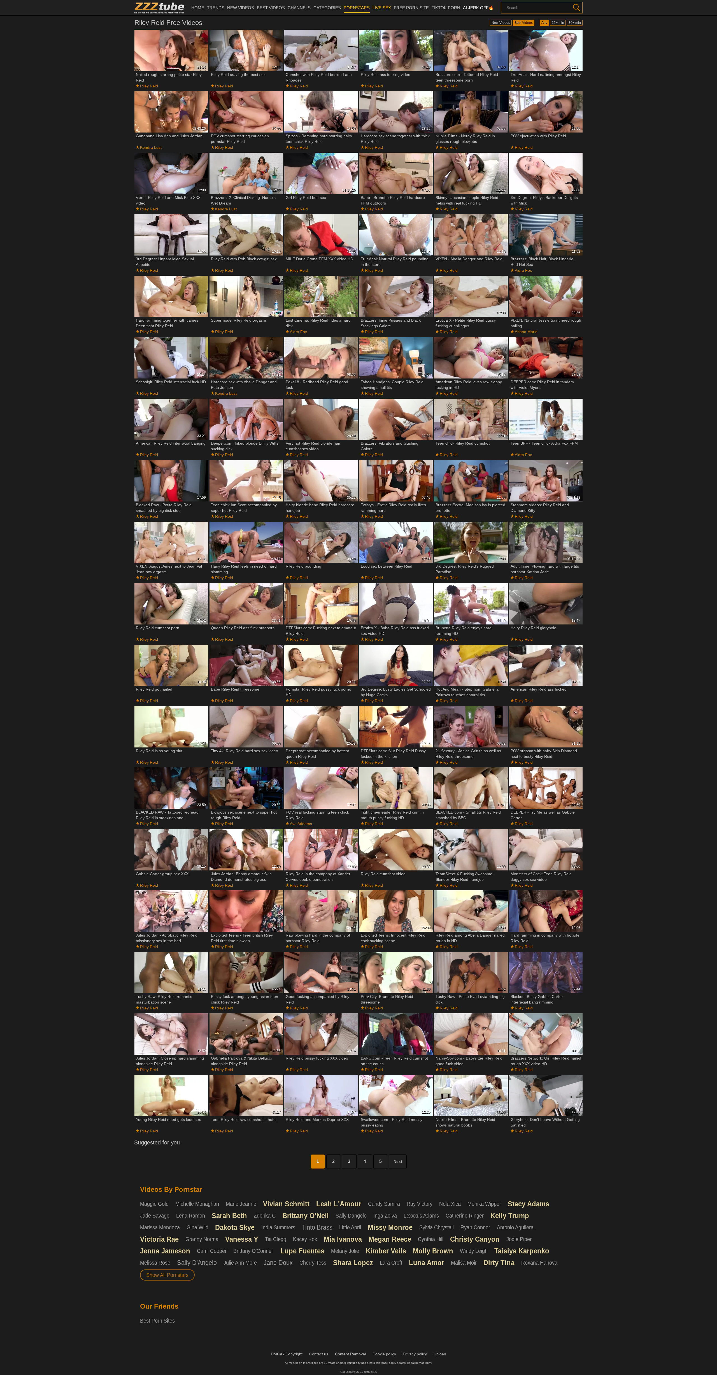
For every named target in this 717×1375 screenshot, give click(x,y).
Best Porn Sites (157, 1321)
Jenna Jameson (165, 1251)
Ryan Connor (475, 1227)
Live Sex (382, 7)
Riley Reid (149, 86)
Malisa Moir (464, 1263)
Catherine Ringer (465, 1216)
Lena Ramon (190, 1216)
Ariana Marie (526, 331)
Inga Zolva (385, 1216)
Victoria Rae (159, 1239)
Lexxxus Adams (421, 1216)
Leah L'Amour (338, 1204)
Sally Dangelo (351, 1216)
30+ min (575, 23)
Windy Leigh (474, 1251)
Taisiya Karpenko (521, 1251)
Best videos (271, 7)
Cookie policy (384, 1354)
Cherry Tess (312, 1263)
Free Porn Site (411, 7)
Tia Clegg (275, 1239)
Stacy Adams (528, 1204)
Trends (215, 7)
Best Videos (524, 23)
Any (544, 23)
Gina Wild (197, 1227)
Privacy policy (415, 1354)
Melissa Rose (155, 1263)
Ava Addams (301, 823)
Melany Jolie (345, 1251)
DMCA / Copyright (286, 1354)
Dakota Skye (235, 1227)
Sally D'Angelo (197, 1263)
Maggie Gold (154, 1204)
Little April (350, 1227)
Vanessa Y (241, 1239)
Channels (299, 7)
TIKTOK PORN (446, 7)
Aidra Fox (523, 270)
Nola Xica (450, 1204)
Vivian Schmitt (286, 1204)
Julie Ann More (240, 1263)
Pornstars (357, 7)
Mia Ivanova (343, 1239)
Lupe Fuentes (302, 1251)
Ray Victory (419, 1204)
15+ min (558, 23)
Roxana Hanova (539, 1263)
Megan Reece (390, 1239)
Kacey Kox (305, 1239)
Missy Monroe (390, 1227)
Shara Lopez (353, 1262)
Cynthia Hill (430, 1239)
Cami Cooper (212, 1251)
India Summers (278, 1227)
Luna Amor (426, 1262)
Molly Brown (433, 1251)
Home (197, 7)
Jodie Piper (519, 1239)
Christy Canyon (475, 1239)
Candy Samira (384, 1204)
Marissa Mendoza (160, 1227)
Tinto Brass (317, 1227)
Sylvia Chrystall (436, 1227)
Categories (327, 7)
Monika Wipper (484, 1204)
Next (398, 1161)
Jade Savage (154, 1216)
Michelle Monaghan (197, 1204)
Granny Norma (201, 1239)
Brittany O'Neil (305, 1215)
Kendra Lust (151, 147)
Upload (440, 1354)
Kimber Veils (386, 1251)
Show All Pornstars (167, 1275)
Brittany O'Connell (253, 1251)
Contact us (318, 1354)
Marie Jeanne (241, 1204)
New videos (240, 7)
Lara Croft (391, 1263)
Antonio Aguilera (515, 1227)
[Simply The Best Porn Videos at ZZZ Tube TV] (159, 8)
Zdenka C (265, 1216)
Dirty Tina (499, 1262)
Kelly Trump (509, 1215)
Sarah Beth (229, 1215)
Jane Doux (278, 1263)
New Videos (501, 23)
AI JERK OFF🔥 (478, 7)
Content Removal (350, 1354)
